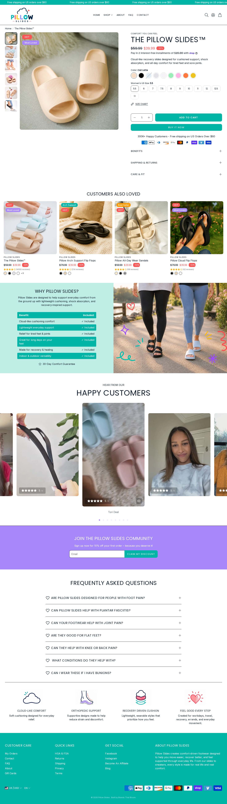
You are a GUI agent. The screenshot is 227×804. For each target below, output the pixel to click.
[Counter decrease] (134, 117)
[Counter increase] (149, 117)
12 (207, 88)
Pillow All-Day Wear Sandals (131, 260)
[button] (206, 15)
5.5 (134, 88)
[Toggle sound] (139, 501)
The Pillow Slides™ (14, 260)
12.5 (216, 88)
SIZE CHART (141, 104)
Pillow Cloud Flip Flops (183, 260)
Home (8, 28)
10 (189, 88)
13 (135, 96)
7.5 (161, 88)
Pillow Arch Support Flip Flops (77, 260)
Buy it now (176, 127)
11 (197, 88)
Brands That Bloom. (127, 797)
